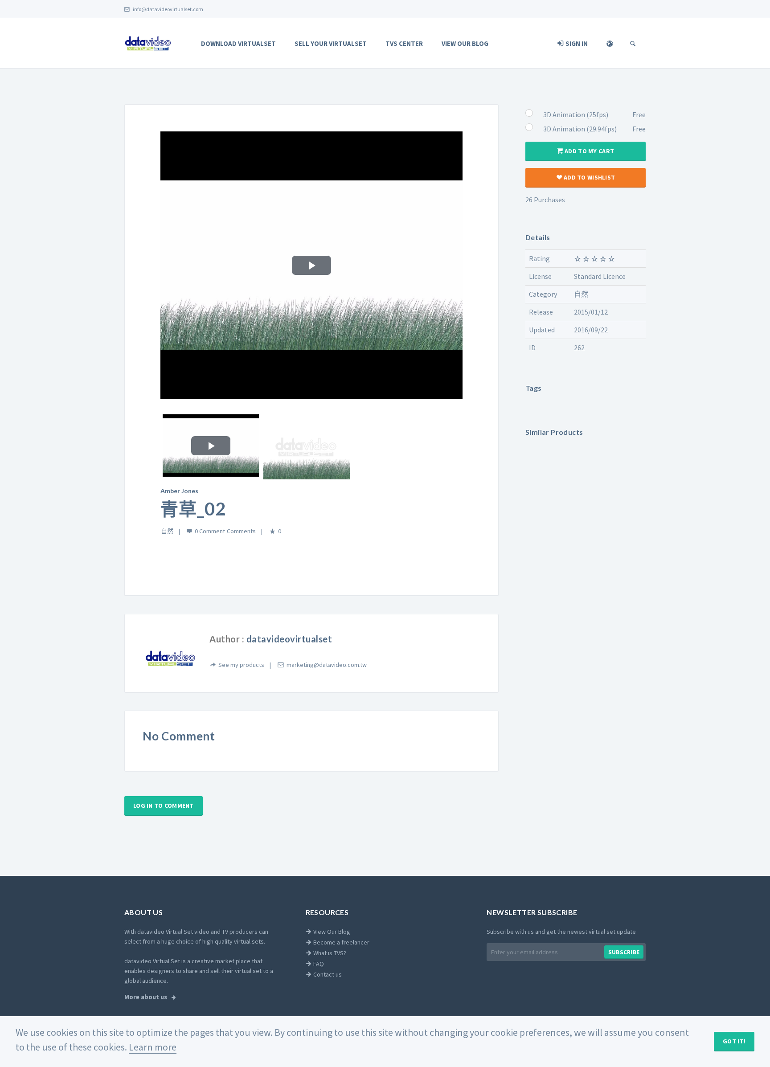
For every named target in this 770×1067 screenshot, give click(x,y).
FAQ (318, 964)
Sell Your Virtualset (331, 43)
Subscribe (623, 952)
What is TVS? (329, 953)
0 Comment (210, 531)
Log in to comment (163, 805)
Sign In (576, 43)
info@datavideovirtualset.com (167, 9)
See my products (241, 665)
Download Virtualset (238, 43)
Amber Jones (179, 491)
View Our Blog (465, 43)
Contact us (327, 974)
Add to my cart (588, 151)
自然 (167, 531)
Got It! (734, 1041)
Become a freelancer (340, 942)
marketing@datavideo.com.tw (327, 665)
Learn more (152, 1047)
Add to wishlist (588, 177)
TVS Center (404, 43)
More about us (146, 997)
